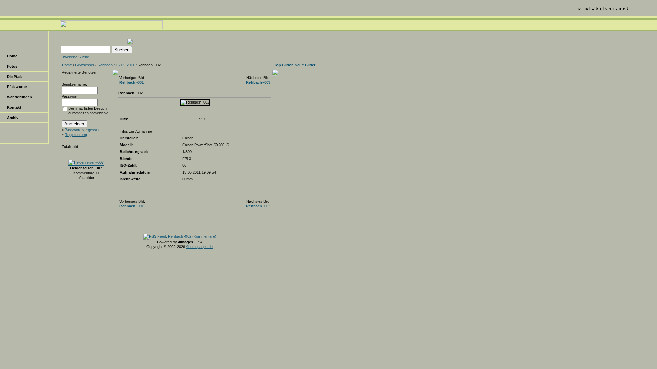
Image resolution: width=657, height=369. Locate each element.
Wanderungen (19, 97)
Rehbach (105, 65)
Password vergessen (82, 130)
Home (12, 56)
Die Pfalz (15, 76)
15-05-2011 (125, 65)
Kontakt (14, 107)
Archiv (12, 117)
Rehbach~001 (131, 82)
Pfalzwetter (17, 87)
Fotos (12, 66)
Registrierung (76, 135)
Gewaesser (84, 65)
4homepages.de (199, 247)
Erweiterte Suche (75, 57)
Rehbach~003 (258, 82)
